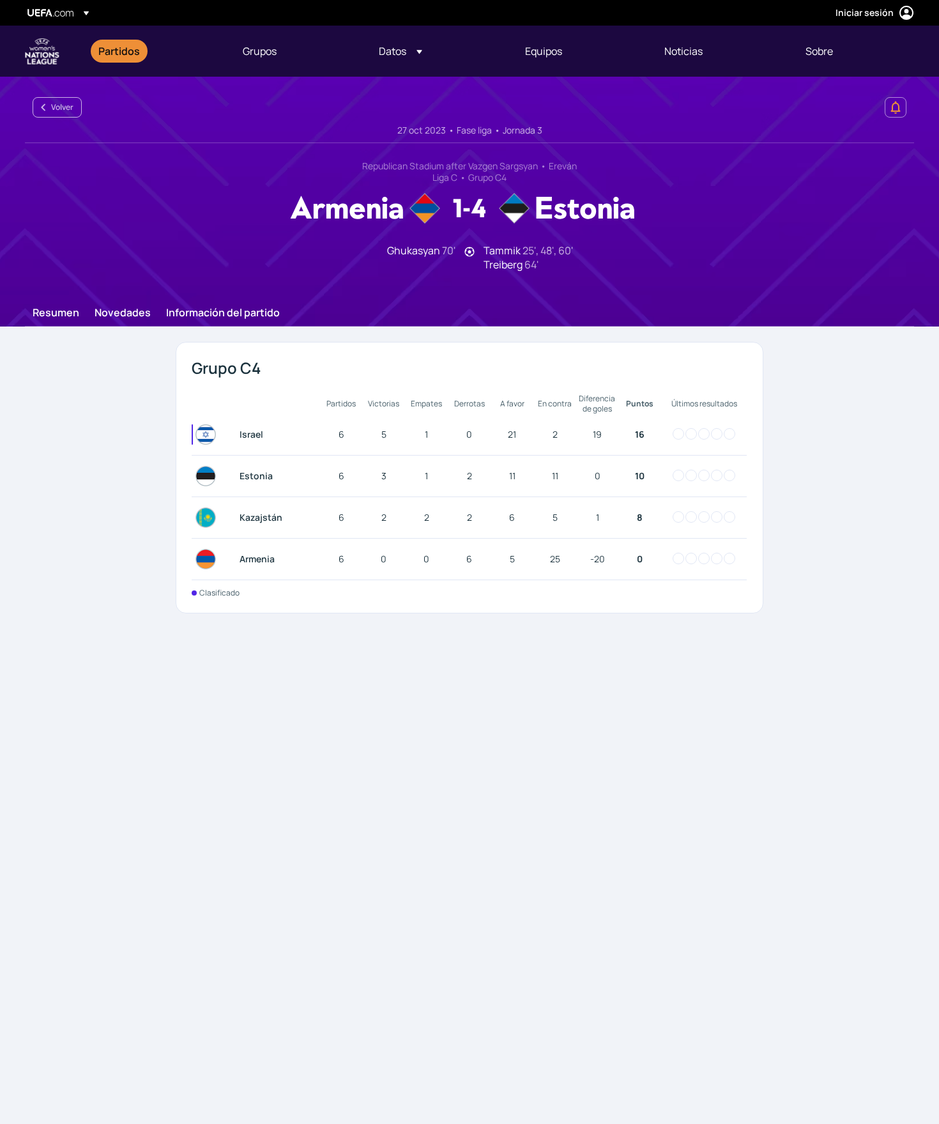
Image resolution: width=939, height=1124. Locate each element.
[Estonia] (208, 476)
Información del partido (223, 313)
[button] (400, 51)
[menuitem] (154, 51)
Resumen (56, 313)
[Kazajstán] (208, 517)
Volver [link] (62, 107)
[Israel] (208, 434)
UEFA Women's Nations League (42, 51)
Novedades (123, 313)
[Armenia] (208, 559)
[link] (119, 51)
